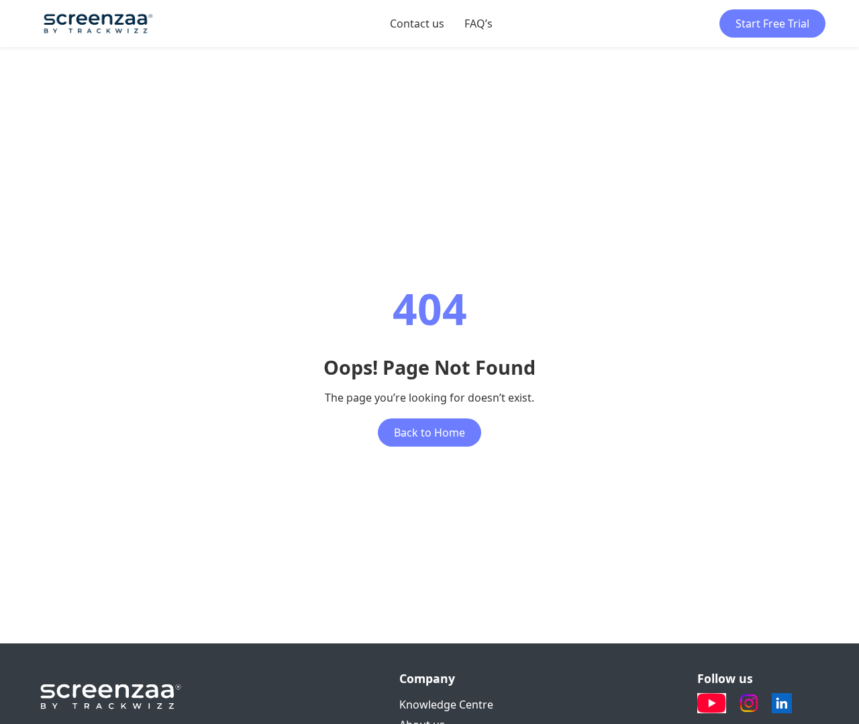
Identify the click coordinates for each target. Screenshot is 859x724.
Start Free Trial (772, 23)
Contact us (417, 23)
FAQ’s (478, 23)
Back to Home (429, 432)
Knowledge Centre (446, 704)
